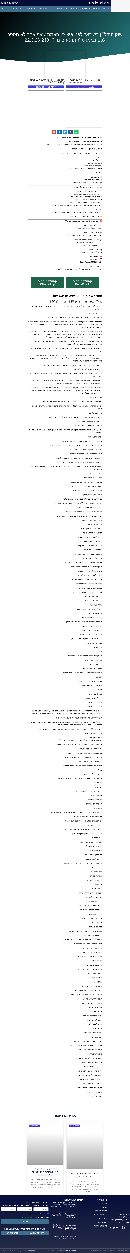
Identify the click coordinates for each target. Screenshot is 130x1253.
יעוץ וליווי (78, 8)
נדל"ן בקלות (106, 8)
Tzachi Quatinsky (72, 1250)
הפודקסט (48, 8)
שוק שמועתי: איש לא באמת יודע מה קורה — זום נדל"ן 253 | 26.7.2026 (65, 1237)
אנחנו (99, 8)
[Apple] (89, 2)
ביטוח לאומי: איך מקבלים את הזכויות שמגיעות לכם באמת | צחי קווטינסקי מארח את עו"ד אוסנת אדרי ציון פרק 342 (63, 1204)
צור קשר (14, 8)
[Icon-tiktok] (120, 1227)
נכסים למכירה (67, 8)
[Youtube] (97, 2)
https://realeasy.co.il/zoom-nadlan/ (89, 228)
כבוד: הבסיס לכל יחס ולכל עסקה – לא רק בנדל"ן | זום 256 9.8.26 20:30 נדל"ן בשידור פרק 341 (64, 1215)
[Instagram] (104, 2)
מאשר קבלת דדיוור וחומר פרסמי (37, 1214)
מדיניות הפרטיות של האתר (28, 1217)
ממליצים (21, 8)
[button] (2, 9)
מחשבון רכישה (37, 8)
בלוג (28, 8)
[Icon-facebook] (127, 1227)
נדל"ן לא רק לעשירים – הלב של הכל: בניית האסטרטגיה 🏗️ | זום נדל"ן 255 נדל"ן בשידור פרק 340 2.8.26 (64, 1227)
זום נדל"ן (57, 8)
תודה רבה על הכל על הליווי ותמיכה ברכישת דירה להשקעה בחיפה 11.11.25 (45, 1172)
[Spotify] (93, 2)
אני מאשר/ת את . (33, 1217)
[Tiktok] (100, 2)
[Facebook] (108, 2)
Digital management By (56, 1250)
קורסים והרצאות (89, 8)
